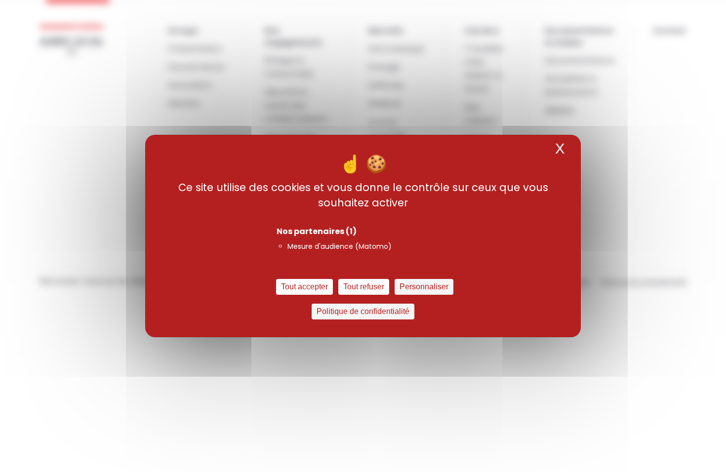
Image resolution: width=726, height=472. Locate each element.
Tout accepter (304, 286)
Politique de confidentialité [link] (363, 311)
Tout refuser (363, 286)
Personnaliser (424, 286)
